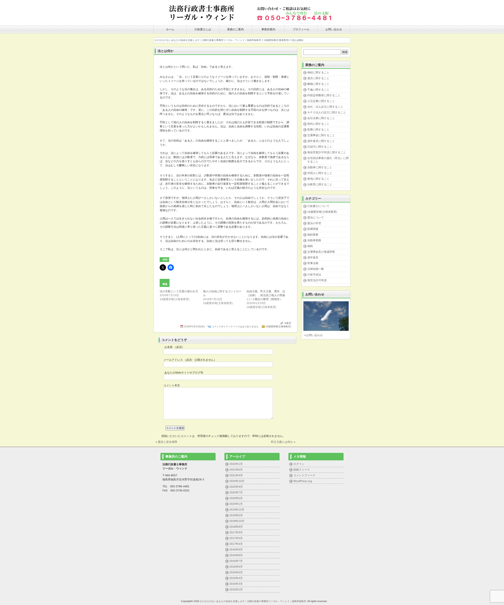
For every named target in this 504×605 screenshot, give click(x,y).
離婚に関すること (318, 83)
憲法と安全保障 (167, 441)
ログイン (298, 463)
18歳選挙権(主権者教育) (278, 326)
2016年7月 (236, 560)
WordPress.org (302, 481)
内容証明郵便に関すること (323, 95)
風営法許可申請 (317, 280)
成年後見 (312, 257)
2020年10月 (236, 481)
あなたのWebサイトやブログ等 (183, 372)
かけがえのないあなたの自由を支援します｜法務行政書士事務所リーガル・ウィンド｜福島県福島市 (253, 601)
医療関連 (312, 228)
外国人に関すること (319, 173)
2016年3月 (236, 583)
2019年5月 (236, 515)
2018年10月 (236, 521)
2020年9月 (236, 486)
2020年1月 (236, 503)
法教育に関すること (319, 184)
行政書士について (318, 206)
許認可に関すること (319, 146)
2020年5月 (236, 498)
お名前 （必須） (174, 347)
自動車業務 (314, 240)
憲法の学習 (314, 223)
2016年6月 (236, 566)
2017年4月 (236, 543)
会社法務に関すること (321, 118)
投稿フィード (301, 469)
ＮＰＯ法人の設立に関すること (326, 112)
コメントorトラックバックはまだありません (235, 326)
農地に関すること (318, 178)
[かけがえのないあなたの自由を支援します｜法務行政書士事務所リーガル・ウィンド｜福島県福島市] (202, 20)
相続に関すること (318, 72)
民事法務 (312, 263)
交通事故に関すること (321, 135)
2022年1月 (236, 463)
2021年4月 (236, 475)
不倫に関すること (318, 89)
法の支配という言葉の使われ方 (179, 291)
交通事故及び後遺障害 (321, 251)
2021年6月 (236, 469)
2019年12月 (236, 509)
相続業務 (312, 234)
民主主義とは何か (282, 441)
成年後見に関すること (321, 140)
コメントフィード (304, 475)
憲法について (315, 217)
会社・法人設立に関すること (325, 106)
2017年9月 (236, 532)
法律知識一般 (315, 268)
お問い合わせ (314, 335)
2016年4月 (236, 578)
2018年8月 (236, 526)
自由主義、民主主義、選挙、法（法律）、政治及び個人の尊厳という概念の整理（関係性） (265, 295)
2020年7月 (236, 492)
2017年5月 (236, 538)
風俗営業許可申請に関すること (326, 152)
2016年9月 (236, 549)
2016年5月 (236, 572)
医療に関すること (318, 129)
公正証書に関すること (321, 101)
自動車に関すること (319, 167)
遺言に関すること (318, 78)
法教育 (287, 323)
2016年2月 (236, 589)
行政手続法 (314, 274)
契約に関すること (318, 123)
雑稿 (310, 246)
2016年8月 (236, 555)
